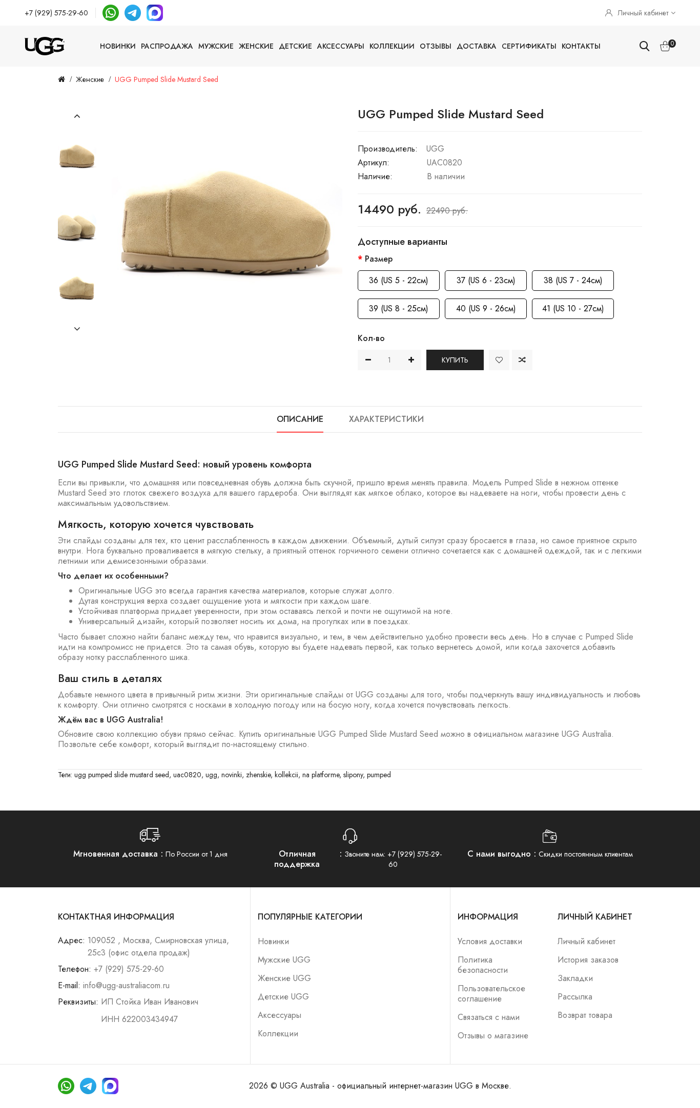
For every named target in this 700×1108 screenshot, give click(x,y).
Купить (455, 360)
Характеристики (386, 419)
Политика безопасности (483, 965)
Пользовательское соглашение (491, 994)
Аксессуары (340, 46)
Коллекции (392, 46)
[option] (77, 156)
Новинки (118, 46)
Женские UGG (284, 978)
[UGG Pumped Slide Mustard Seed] (77, 156)
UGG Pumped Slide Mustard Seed (166, 79)
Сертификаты (529, 46)
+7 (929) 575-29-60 (56, 13)
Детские (295, 46)
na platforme (320, 775)
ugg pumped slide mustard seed (121, 775)
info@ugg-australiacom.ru (126, 985)
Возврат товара (585, 1015)
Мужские (216, 46)
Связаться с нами (489, 1017)
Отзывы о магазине (493, 1035)
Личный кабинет (586, 941)
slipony (353, 775)
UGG (435, 149)
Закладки (575, 978)
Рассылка (575, 997)
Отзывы (435, 46)
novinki (231, 775)
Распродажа (167, 46)
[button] (77, 116)
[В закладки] (499, 360)
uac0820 (187, 775)
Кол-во (371, 338)
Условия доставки (490, 941)
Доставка (477, 46)
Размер (379, 259)
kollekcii (286, 775)
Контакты (581, 46)
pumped (379, 775)
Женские (256, 46)
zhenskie (258, 775)
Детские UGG (283, 997)
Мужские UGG (284, 960)
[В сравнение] (522, 360)
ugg (211, 775)
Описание (300, 419)
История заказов (588, 960)
